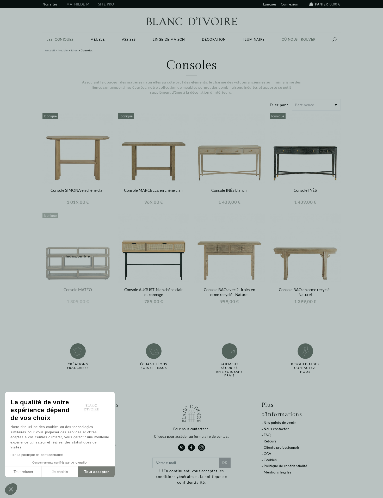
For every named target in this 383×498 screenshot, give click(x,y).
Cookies (270, 460)
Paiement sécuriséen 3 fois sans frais (229, 369)
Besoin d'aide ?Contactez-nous (305, 368)
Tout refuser (23, 472)
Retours (270, 441)
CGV (267, 454)
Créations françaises (78, 366)
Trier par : (279, 105)
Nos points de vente (280, 423)
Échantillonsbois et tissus (153, 366)
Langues (270, 4)
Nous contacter (276, 429)
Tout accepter (96, 472)
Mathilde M (77, 4)
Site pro (106, 4)
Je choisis (60, 472)
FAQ (267, 435)
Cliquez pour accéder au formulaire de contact (191, 436)
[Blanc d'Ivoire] (191, 21)
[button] (11, 489)
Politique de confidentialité (285, 466)
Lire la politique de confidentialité (36, 455)
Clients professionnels (282, 447)
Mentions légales (278, 472)
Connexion (289, 4)
